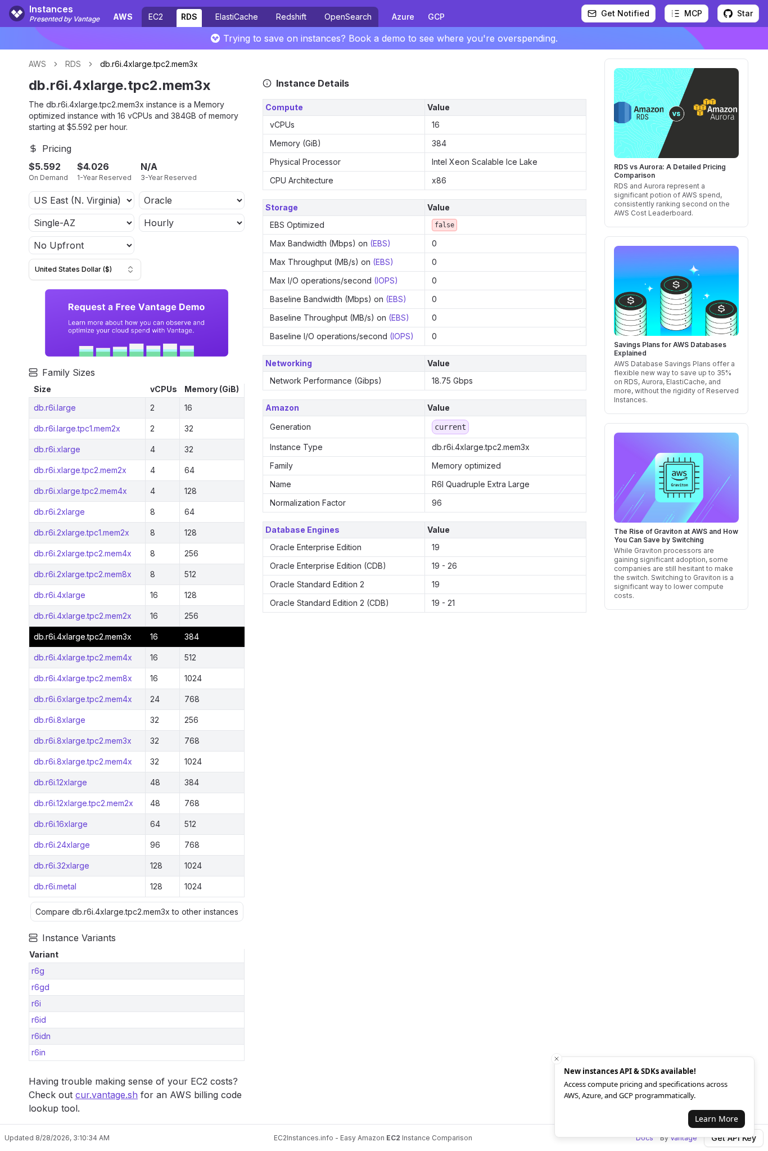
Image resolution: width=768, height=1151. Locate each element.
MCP (693, 13)
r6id (38, 1019)
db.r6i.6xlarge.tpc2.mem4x (83, 699)
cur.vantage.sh (106, 1094)
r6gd (40, 987)
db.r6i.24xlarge (62, 844)
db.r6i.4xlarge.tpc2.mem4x (83, 657)
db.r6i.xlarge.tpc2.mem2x (80, 470)
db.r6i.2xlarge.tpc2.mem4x (83, 553)
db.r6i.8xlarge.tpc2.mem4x (83, 761)
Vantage (683, 1138)
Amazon (282, 407)
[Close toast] (556, 1058)
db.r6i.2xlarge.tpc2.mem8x (83, 574)
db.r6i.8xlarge (59, 720)
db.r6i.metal (55, 886)
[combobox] (85, 269)
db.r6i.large (55, 407)
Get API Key (733, 1138)
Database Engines (302, 529)
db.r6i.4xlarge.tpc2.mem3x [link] (149, 64)
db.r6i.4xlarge (59, 595)
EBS (380, 243)
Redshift (291, 16)
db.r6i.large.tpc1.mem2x (77, 428)
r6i (36, 1003)
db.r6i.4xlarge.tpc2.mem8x (83, 678)
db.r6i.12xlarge (60, 782)
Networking (288, 363)
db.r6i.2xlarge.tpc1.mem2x (81, 532)
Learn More (716, 1118)
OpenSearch (348, 16)
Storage (281, 207)
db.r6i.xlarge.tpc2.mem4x (80, 491)
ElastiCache (236, 16)
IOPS (386, 280)
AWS (37, 64)
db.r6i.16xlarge (61, 824)
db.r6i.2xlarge (59, 511)
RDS (189, 16)
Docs (644, 1138)
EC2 (155, 16)
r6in (38, 1052)
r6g (37, 970)
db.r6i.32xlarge (61, 865)
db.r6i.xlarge (57, 449)
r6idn (41, 1036)
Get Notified (625, 13)
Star (745, 13)
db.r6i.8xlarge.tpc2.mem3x (83, 740)
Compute (284, 107)
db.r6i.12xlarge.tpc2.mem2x (83, 803)
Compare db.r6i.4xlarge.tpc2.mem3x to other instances (136, 911)
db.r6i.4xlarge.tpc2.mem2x (83, 616)
